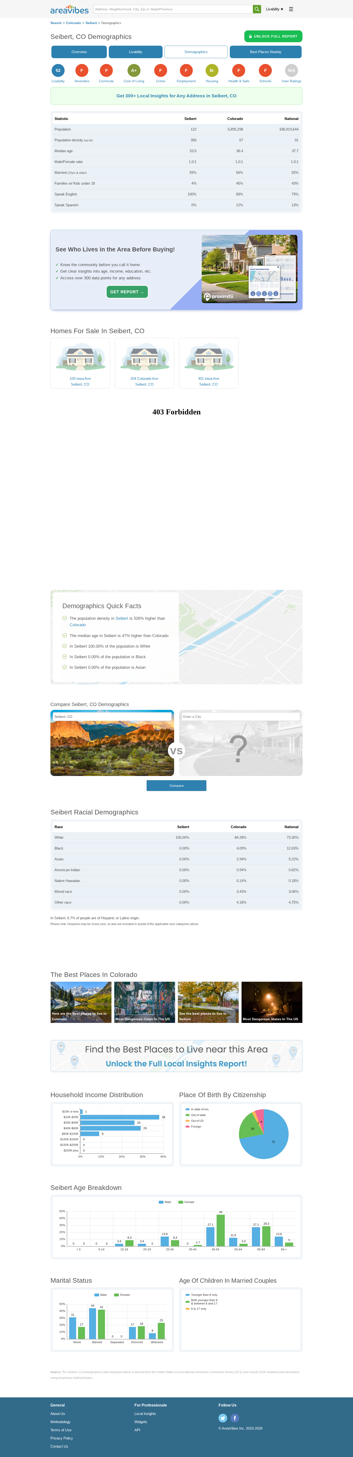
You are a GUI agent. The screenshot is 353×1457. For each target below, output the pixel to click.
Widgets (140, 1422)
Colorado (73, 23)
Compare (177, 786)
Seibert (91, 23)
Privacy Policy (61, 1438)
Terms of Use (61, 1430)
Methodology (60, 1422)
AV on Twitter (223, 1418)
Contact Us (59, 1446)
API (137, 1430)
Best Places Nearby (265, 52)
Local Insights (145, 1414)
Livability (273, 9)
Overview (79, 52)
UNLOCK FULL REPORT (276, 36)
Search (56, 23)
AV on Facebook (235, 1418)
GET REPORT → (127, 291)
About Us (57, 1414)
